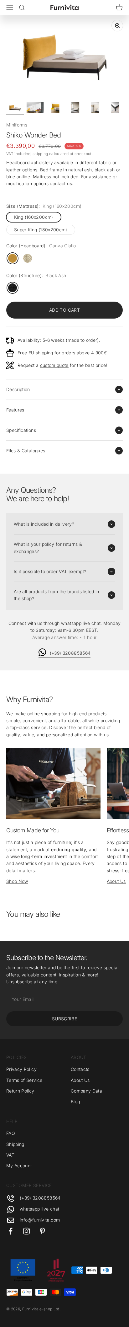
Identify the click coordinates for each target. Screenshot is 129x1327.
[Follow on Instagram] (26, 1231)
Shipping (15, 1144)
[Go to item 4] (75, 108)
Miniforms (16, 124)
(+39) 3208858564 (70, 653)
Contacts (80, 1069)
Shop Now (17, 881)
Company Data (86, 1090)
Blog (75, 1101)
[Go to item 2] (35, 108)
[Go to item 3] (55, 108)
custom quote (54, 365)
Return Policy (20, 1090)
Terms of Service (24, 1080)
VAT (10, 1155)
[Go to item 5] (95, 108)
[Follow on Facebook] (10, 1231)
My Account (19, 1165)
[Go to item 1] (15, 108)
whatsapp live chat (39, 1208)
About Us (116, 881)
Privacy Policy (21, 1069)
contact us (61, 183)
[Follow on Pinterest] (42, 1231)
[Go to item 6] (115, 108)
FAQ (10, 1133)
